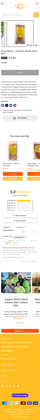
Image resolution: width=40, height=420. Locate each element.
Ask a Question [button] (21, 221)
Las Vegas (4, 354)
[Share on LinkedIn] (10, 105)
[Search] (36, 14)
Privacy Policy (6, 410)
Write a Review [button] (21, 215)
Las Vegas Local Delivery (27, 412)
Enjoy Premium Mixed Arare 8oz (13, 257)
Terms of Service (10, 412)
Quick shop (13, 174)
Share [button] (7, 261)
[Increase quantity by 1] (17, 66)
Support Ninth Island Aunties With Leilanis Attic (16, 302)
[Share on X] (6, 105)
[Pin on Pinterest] (14, 105)
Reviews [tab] (6, 227)
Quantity (4, 62)
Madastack (24, 416)
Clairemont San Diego (8, 359)
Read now (17, 318)
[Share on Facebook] (2, 105)
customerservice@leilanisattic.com (18, 346)
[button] (32, 261)
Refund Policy (18, 410)
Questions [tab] (19, 227)
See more (19, 323)
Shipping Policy (30, 410)
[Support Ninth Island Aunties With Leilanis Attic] (16, 282)
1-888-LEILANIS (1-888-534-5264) (19, 342)
